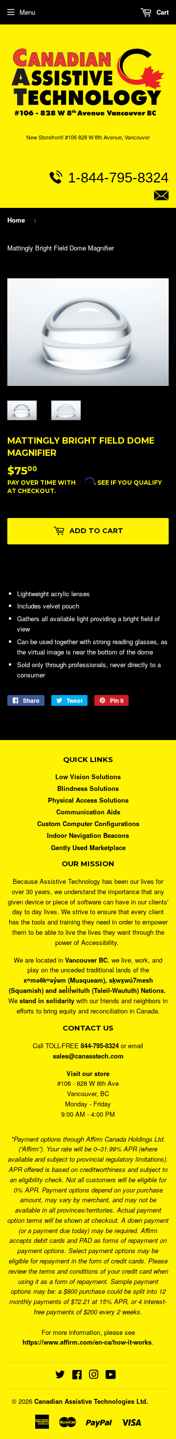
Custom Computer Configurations (88, 823)
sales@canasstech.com (89, 217)
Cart (161, 12)
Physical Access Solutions (88, 800)
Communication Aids (88, 811)
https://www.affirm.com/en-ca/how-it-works (87, 1342)
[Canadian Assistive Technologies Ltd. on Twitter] (60, 1375)
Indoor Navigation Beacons (88, 835)
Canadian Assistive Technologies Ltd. (91, 1401)
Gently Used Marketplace (88, 847)
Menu (27, 12)
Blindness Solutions (88, 788)
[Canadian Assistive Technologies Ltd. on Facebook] (77, 1375)
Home (16, 220)
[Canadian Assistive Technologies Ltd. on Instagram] (94, 1375)
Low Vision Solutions (88, 776)
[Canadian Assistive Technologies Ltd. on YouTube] (111, 1375)
